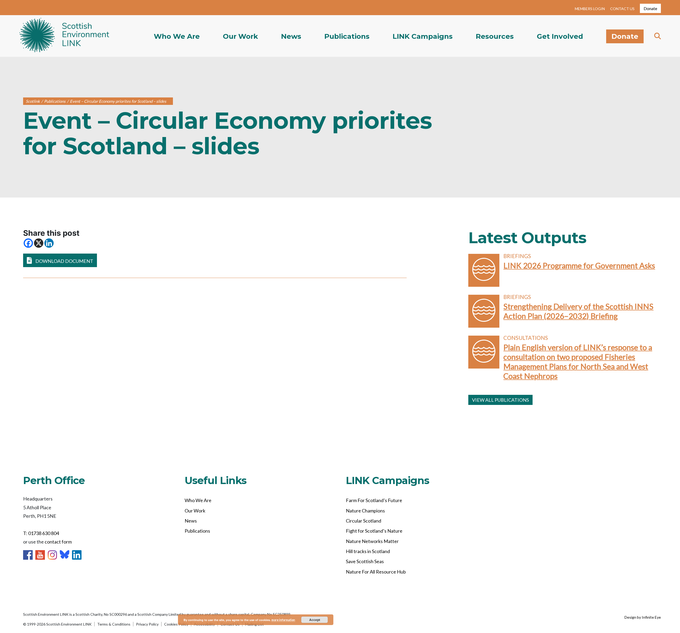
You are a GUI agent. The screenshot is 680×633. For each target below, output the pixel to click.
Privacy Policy (147, 624)
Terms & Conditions (113, 624)
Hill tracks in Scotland (368, 551)
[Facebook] (28, 243)
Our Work (240, 36)
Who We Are (177, 36)
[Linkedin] (49, 243)
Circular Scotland (363, 521)
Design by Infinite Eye (642, 617)
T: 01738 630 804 (41, 533)
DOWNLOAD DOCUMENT (64, 261)
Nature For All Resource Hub (376, 572)
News (291, 36)
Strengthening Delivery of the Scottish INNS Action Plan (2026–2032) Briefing (578, 311)
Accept (314, 619)
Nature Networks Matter (372, 541)
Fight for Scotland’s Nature (374, 531)
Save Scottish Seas (365, 561)
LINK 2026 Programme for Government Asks (579, 265)
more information (283, 620)
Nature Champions (365, 511)
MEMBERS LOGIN (590, 8)
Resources (495, 36)
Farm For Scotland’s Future (374, 500)
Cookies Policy (176, 624)
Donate (650, 8)
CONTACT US (622, 8)
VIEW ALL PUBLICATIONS (500, 400)
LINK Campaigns (423, 36)
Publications (346, 36)
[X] (38, 243)
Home (64, 36)
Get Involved (560, 36)
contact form (58, 542)
